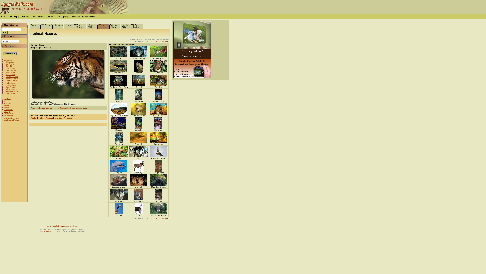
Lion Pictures (10, 68)
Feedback (75, 17)
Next (167, 41)
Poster (34, 118)
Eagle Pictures (11, 85)
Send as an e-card (78, 108)
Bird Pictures (10, 83)
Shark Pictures (11, 87)
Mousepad (68, 118)
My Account (66, 226)
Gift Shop (13, 17)
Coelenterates (9, 114)
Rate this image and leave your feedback (50, 108)
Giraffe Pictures (11, 81)
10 (158, 41)
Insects (6, 101)
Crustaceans (8, 110)
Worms (6, 105)
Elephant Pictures (12, 77)
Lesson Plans (38, 17)
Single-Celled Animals (12, 120)
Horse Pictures (11, 66)
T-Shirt (41, 118)
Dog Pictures (10, 64)
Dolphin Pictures (12, 91)
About (74, 226)
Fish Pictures (10, 93)
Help (66, 17)
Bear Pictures (10, 72)
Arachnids (7, 103)
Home (3, 17)
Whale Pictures (11, 89)
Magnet (49, 118)
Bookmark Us (88, 17)
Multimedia (25, 17)
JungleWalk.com (51, 232)
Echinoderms (8, 116)
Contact (58, 17)
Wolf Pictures (10, 75)
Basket (56, 226)
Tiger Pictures (11, 70)
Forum (50, 17)
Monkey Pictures (12, 79)
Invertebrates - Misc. (11, 118)
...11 (162, 41)
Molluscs (7, 107)
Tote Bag (58, 118)
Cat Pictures (10, 62)
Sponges (7, 112)
